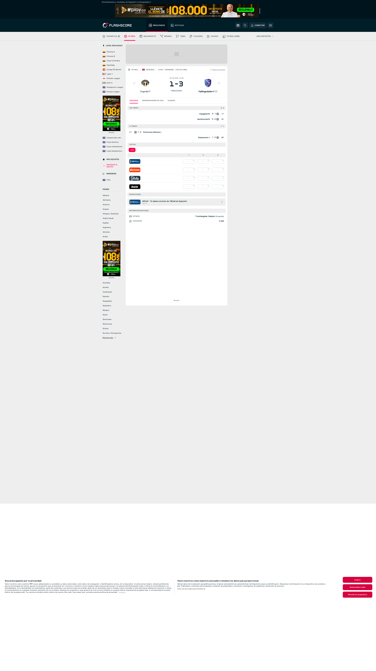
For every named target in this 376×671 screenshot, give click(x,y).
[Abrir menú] (270, 25)
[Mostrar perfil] (145, 83)
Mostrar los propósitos (357, 595)
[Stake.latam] (134, 178)
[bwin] (134, 186)
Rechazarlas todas (357, 587)
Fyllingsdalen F (206, 91)
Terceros (121, 592)
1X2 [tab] (132, 150)
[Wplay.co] (134, 161)
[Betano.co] (134, 169)
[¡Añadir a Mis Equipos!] (134, 83)
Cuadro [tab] (171, 100)
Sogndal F (145, 91)
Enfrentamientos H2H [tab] (153, 100)
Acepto (357, 580)
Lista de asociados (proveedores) (191, 589)
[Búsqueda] (245, 25)
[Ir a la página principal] (119, 25)
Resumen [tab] (134, 100)
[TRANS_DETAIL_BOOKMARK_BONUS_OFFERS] (238, 25)
